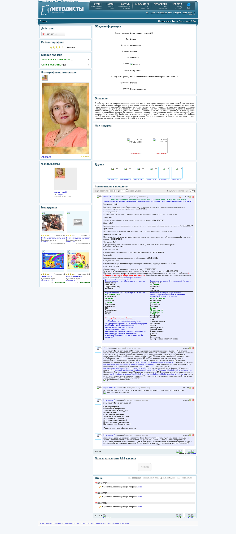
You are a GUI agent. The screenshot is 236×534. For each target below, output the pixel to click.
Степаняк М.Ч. (151, 179)
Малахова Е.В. (46, 242)
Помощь (66, 1)
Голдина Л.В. (70, 280)
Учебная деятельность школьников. (57, 238)
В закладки (124, 523)
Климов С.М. (70, 242)
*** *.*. (105, 348)
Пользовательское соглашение (77, 523)
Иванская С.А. (109, 197)
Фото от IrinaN (60, 192)
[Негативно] (192, 197)
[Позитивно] (190, 197)
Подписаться (51, 34)
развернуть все (134, 191)
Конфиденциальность (54, 523)
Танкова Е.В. (138, 179)
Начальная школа (74, 277)
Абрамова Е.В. (164, 179)
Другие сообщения (168, 478)
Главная (41, 1)
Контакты (50, 1)
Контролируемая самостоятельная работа (85, 238)
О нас (42, 523)
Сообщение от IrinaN (151, 478)
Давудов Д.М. (177, 179)
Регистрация (184, 21)
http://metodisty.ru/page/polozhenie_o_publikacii (154, 362)
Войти (193, 21)
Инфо (139, 487)
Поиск (58, 1)
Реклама (74, 1)
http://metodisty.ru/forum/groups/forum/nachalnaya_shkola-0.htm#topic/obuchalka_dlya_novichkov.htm (152, 370)
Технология (46, 277)
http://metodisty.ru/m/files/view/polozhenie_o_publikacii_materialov (128, 364)
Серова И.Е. (61, 194)
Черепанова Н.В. (47, 280)
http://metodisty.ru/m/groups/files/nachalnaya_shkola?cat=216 (127, 368)
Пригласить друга (103, 523)
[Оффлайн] (117, 168)
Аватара (46, 157)
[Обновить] (107, 518)
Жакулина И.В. (113, 179)
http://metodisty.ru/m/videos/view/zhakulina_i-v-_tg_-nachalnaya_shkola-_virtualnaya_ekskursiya (147, 374)
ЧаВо (93, 523)
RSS (178, 478)
